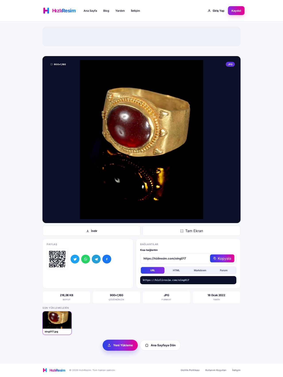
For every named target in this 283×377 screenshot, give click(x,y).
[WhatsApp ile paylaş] (85, 259)
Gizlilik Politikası (190, 370)
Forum (224, 270)
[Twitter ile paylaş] (75, 259)
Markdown (200, 270)
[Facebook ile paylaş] (106, 259)
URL (152, 270)
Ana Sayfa (90, 10)
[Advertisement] (141, 36)
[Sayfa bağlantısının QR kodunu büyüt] (57, 259)
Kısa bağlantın (149, 250)
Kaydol (236, 10)
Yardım (120, 10)
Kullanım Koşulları (215, 370)
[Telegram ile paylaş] (96, 259)
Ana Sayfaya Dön (163, 345)
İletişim (135, 10)
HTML (176, 270)
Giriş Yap (218, 10)
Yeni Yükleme (123, 345)
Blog (106, 10)
